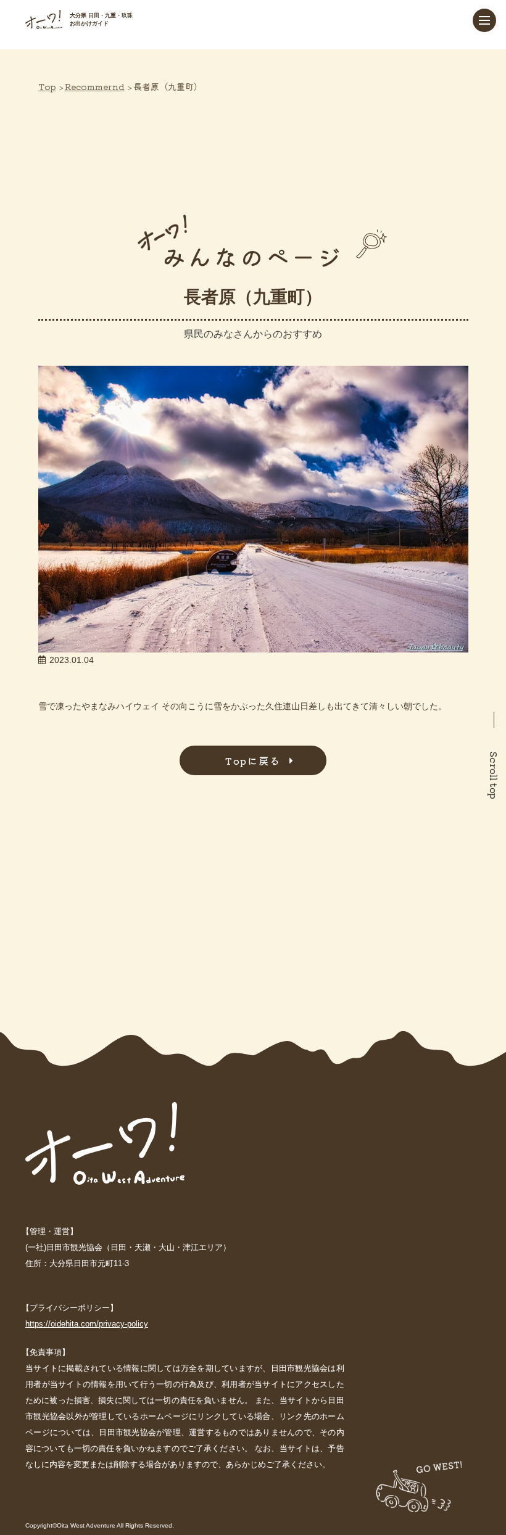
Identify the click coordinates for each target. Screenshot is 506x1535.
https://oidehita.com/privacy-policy (86, 1323)
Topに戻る (253, 760)
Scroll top (494, 775)
